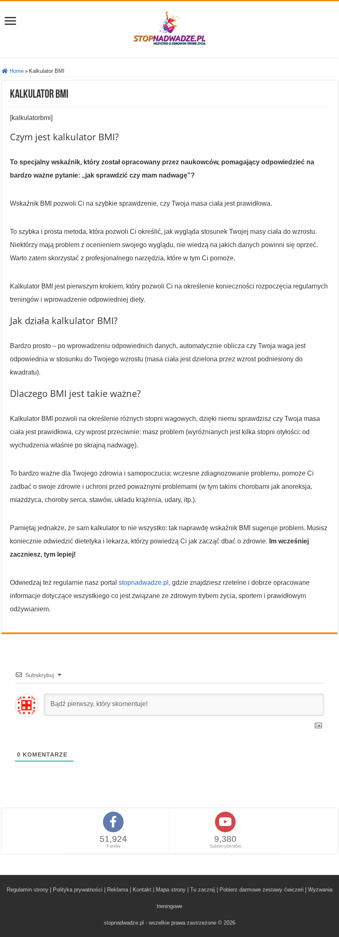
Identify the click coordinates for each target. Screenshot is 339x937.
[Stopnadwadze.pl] (169, 28)
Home (16, 71)
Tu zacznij (202, 890)
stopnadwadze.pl (144, 582)
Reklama (117, 890)
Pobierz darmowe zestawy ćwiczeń (261, 890)
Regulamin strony (27, 890)
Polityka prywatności (78, 890)
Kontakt (142, 890)
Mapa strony (171, 890)
